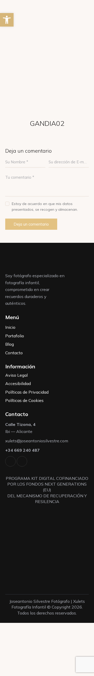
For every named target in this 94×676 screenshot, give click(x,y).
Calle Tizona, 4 (20, 424)
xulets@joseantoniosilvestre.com (36, 440)
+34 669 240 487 (22, 450)
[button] (7, 20)
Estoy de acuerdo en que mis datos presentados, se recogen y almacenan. (45, 206)
